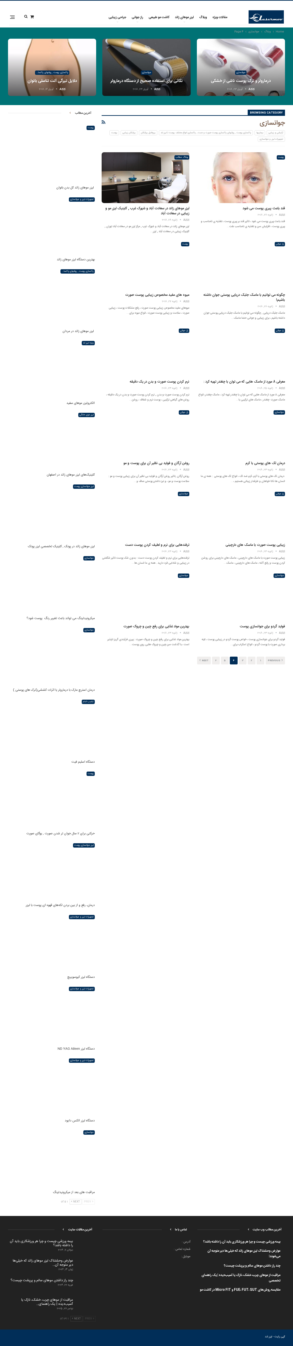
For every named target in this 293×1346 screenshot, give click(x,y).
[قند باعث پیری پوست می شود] (241, 177)
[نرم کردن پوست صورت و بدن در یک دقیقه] (145, 351)
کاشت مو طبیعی (159, 17)
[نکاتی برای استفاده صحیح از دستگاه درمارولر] (146, 67)
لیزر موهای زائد (184, 17)
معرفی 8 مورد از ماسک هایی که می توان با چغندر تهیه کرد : (244, 382)
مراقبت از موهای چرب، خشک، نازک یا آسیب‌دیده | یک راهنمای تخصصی (240, 1278)
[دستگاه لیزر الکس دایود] (51, 1085)
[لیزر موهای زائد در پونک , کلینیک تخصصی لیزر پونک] (51, 511)
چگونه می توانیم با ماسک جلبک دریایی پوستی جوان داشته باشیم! (244, 297)
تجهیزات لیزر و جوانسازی (271, 139)
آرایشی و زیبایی (276, 133)
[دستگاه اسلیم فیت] (51, 727)
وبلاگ (203, 17)
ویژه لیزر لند (88, 343)
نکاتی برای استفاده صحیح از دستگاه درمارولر (147, 81)
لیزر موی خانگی (86, 415)
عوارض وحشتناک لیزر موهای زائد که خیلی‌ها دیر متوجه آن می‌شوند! (243, 1253)
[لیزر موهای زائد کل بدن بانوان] (51, 153)
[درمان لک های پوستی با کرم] (241, 432)
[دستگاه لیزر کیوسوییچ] (51, 942)
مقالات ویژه (219, 17)
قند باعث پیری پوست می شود (264, 208)
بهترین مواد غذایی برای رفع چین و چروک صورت (156, 626)
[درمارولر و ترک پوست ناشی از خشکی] (240, 67)
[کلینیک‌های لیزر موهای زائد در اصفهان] (51, 440)
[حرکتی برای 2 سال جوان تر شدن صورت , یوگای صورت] (51, 799)
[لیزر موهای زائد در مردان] (51, 296)
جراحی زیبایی (117, 17)
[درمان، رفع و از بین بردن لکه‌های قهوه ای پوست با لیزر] (51, 870)
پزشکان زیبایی (129, 133)
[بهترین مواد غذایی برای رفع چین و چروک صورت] (145, 596)
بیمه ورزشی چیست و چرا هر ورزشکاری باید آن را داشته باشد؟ (241, 1242)
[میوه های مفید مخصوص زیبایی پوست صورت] (145, 264)
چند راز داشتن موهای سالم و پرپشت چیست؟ (252, 1266)
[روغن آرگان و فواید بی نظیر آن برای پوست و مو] (145, 432)
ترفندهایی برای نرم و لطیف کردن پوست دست (157, 545)
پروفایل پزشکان (148, 133)
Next (205, 661)
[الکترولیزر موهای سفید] (51, 368)
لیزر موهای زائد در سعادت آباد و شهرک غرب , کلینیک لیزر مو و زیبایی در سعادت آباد (147, 211)
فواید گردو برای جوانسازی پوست (262, 626)
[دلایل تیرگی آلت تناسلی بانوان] (52, 67)
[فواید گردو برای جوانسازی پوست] (241, 596)
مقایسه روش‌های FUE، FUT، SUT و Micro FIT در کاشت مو (240, 1290)
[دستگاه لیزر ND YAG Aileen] (51, 1014)
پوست (114, 133)
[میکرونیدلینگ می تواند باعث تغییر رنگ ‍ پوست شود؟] (51, 583)
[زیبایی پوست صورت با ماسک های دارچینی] (241, 514)
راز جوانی (137, 17)
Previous (274, 661)
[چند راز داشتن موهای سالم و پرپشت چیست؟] (86, 1285)
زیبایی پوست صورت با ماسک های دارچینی (255, 545)
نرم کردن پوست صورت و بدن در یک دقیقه (159, 382)
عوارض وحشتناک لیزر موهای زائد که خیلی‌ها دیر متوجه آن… (43, 1263)
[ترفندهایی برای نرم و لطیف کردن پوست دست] (145, 514)
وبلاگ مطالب (182, 157)
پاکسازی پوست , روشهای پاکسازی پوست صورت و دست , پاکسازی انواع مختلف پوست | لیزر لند (51, 72)
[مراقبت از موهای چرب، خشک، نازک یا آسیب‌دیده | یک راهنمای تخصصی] (86, 1305)
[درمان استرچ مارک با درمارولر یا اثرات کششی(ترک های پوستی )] (51, 655)
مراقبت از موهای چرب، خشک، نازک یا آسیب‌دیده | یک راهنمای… (47, 1302)
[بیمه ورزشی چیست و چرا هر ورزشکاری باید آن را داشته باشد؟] (86, 1246)
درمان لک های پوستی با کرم (265, 463)
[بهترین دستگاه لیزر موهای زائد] (51, 224)
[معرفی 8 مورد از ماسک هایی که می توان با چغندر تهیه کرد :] (241, 351)
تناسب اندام (88, 702)
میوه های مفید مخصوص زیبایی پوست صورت (157, 295)
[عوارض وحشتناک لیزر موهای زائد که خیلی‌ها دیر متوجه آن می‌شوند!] (86, 1266)
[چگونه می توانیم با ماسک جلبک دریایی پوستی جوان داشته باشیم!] (241, 264)
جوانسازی (240, 72)
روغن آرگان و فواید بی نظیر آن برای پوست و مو (156, 463)
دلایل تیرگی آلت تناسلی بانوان (52, 81)
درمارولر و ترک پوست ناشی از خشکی (241, 81)
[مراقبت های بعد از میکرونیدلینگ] (51, 1157)
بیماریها (259, 133)
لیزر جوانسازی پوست (84, 486)
